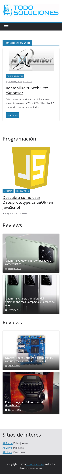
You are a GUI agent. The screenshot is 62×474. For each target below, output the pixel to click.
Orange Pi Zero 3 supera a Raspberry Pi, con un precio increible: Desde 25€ (29, 359)
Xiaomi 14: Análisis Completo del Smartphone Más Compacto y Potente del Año (30, 302)
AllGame (8, 443)
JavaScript (8, 191)
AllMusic (7, 452)
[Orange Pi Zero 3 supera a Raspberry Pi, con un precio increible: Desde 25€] (31, 350)
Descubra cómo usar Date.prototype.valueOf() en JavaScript (28, 202)
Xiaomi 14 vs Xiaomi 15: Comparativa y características (28, 262)
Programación (22, 191)
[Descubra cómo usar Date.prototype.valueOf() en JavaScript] (31, 148)
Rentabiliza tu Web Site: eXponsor (27, 90)
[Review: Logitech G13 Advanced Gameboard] (31, 393)
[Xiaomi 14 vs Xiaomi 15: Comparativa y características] (31, 253)
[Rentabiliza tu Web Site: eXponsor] (31, 59)
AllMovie (8, 448)
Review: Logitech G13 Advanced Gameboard (24, 404)
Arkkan (28, 81)
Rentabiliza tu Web (15, 76)
